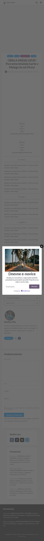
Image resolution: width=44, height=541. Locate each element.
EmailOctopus (26, 290)
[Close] (41, 246)
